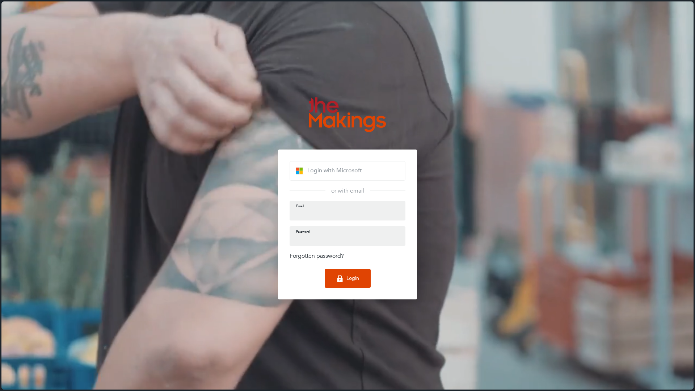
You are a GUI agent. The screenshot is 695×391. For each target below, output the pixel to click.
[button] (347, 171)
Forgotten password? (317, 256)
